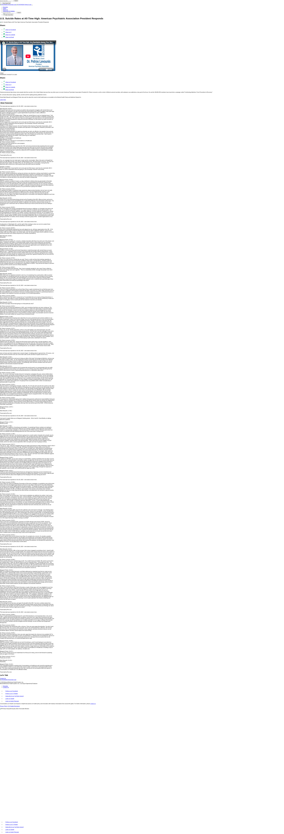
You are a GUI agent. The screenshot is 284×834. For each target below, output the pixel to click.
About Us (5, 9)
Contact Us (3, 678)
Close (2, 73)
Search (16, 0)
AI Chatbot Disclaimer (14, 706)
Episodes (5, 7)
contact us (93, 703)
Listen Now (3, 99)
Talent (4, 8)
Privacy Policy (3, 706)
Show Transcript (6, 103)
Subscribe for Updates (9, 11)
